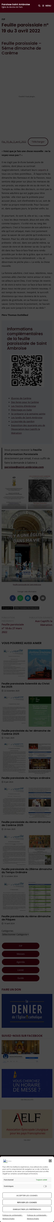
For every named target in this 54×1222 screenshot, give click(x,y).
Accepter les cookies (27, 1195)
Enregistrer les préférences (27, 1209)
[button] (50, 1161)
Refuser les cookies (27, 1202)
